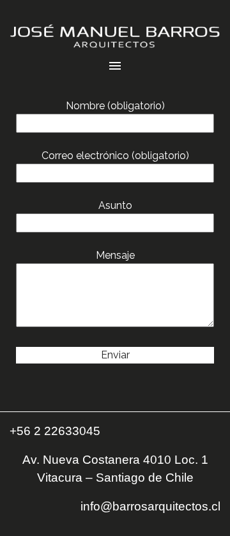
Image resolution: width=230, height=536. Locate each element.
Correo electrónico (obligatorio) (115, 155)
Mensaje (115, 255)
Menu (115, 66)
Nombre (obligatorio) (115, 106)
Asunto (115, 205)
